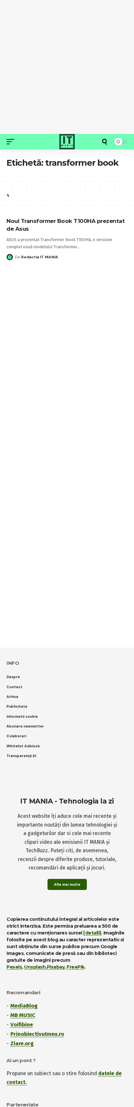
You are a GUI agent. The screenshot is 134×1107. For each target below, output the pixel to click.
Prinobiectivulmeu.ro (37, 1034)
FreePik (76, 967)
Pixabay (56, 967)
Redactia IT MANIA (39, 257)
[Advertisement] (67, 67)
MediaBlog (23, 1005)
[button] (12, 141)
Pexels (14, 967)
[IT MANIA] (67, 141)
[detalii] (92, 933)
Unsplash (35, 967)
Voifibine (21, 1024)
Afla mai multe (67, 884)
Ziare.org (22, 1043)
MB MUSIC (22, 1015)
